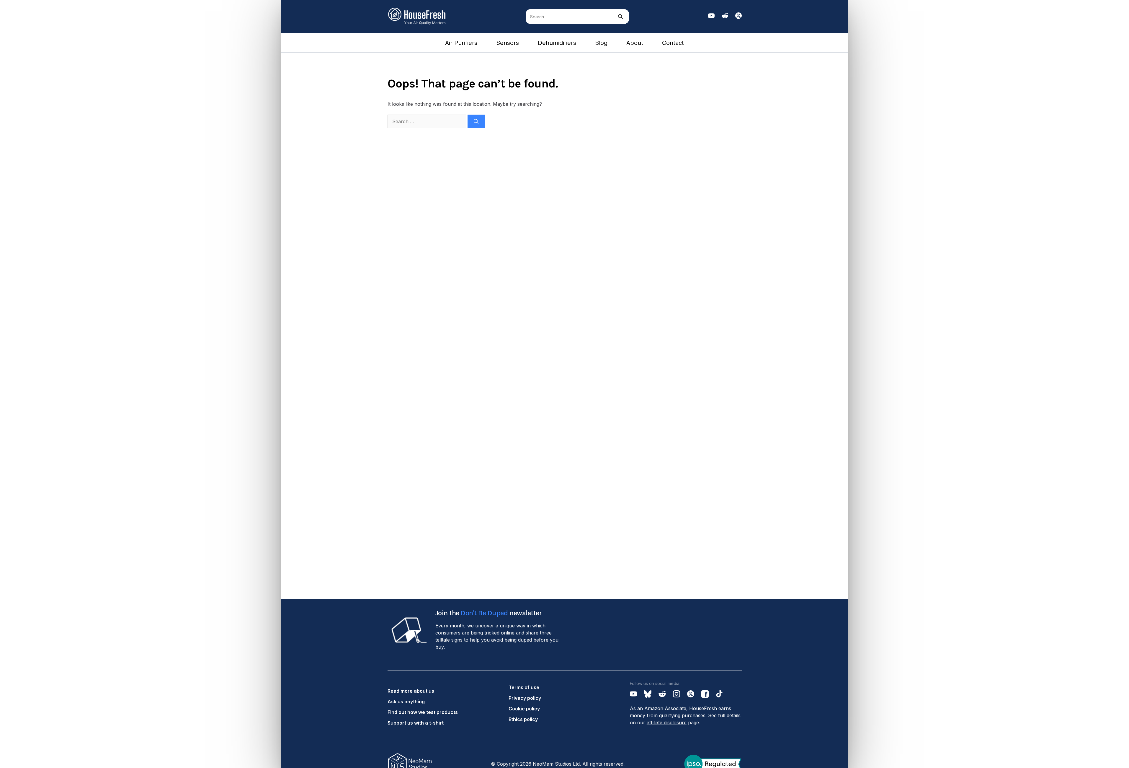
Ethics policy (523, 719)
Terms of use (524, 687)
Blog (601, 42)
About (634, 42)
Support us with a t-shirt (416, 723)
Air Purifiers (461, 42)
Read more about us (411, 691)
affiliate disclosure (667, 722)
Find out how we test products (423, 712)
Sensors (507, 42)
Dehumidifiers (557, 42)
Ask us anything (406, 701)
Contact (673, 42)
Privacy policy (525, 698)
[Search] (620, 16)
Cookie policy (524, 709)
